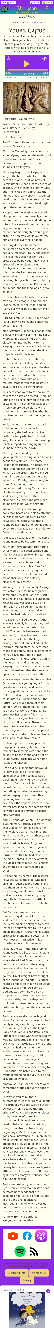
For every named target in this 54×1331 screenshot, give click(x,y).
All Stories (37, 22)
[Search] (47, 8)
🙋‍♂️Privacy (47, 2)
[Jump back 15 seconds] (8, 58)
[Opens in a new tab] (27, 1309)
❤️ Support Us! (8, 2)
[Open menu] (52, 8)
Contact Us (39, 1272)
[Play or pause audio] (27, 63)
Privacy (27, 1280)
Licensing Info (16, 1272)
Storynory (27, 8)
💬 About (35, 2)
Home (15, 22)
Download (11, 77)
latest (25, 22)
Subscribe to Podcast (38, 77)
